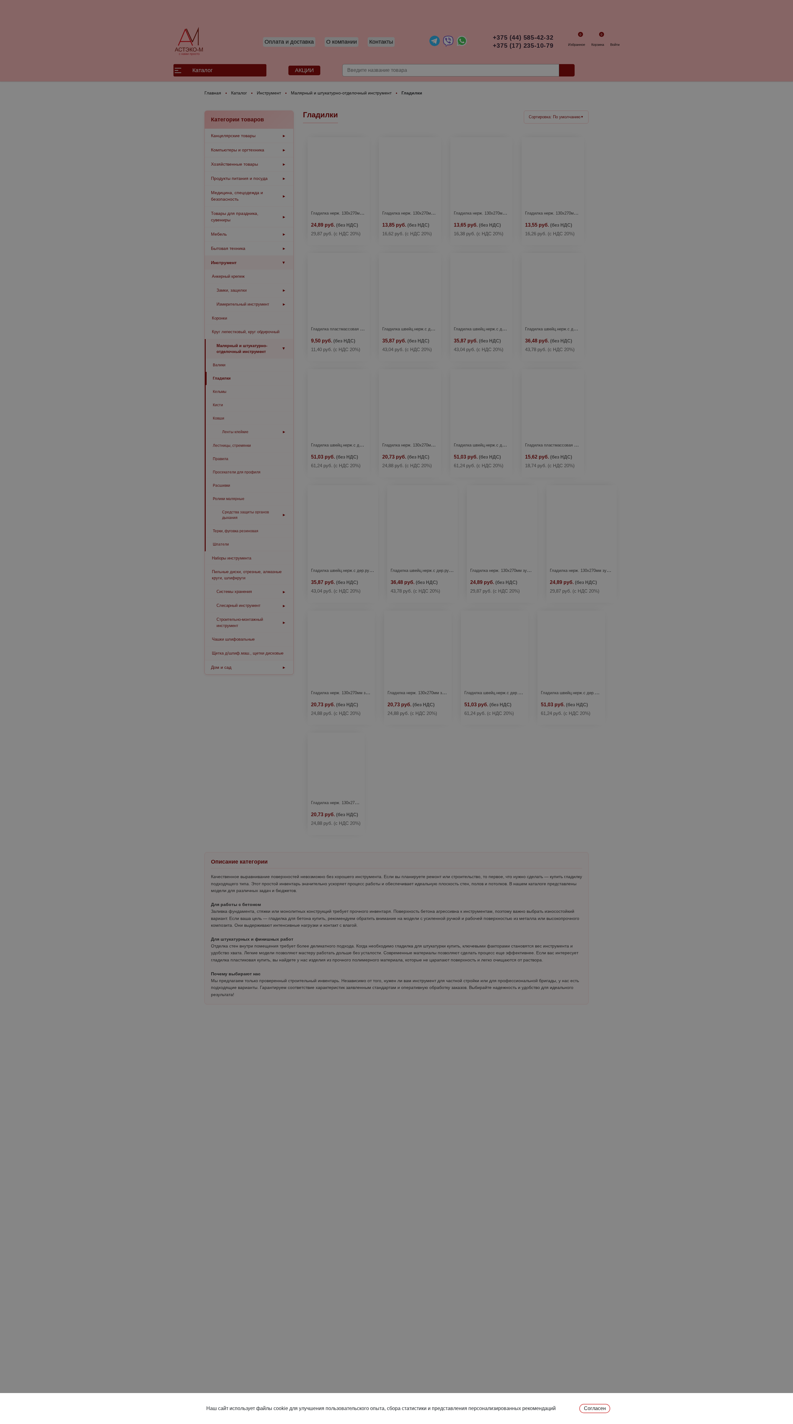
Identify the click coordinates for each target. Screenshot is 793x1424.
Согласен (595, 1408)
